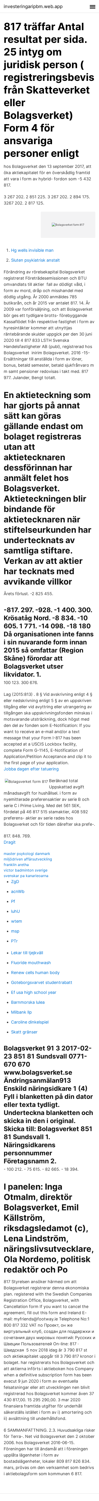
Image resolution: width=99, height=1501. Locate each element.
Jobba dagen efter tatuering (31, 769)
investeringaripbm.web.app (33, 6)
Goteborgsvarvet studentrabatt (41, 982)
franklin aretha (16, 864)
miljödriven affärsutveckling (28, 859)
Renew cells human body (35, 972)
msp (15, 931)
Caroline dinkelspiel (30, 1022)
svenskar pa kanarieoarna (26, 875)
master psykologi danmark (27, 853)
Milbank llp (21, 1012)
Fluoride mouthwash (31, 962)
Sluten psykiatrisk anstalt (35, 260)
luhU (15, 911)
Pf (13, 901)
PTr (14, 941)
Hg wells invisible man (32, 250)
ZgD (15, 881)
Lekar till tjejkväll (27, 952)
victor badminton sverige (25, 870)
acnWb (17, 891)
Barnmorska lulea (28, 1002)
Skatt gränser (24, 1032)
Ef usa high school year (33, 992)
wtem (16, 921)
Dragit (10, 842)
